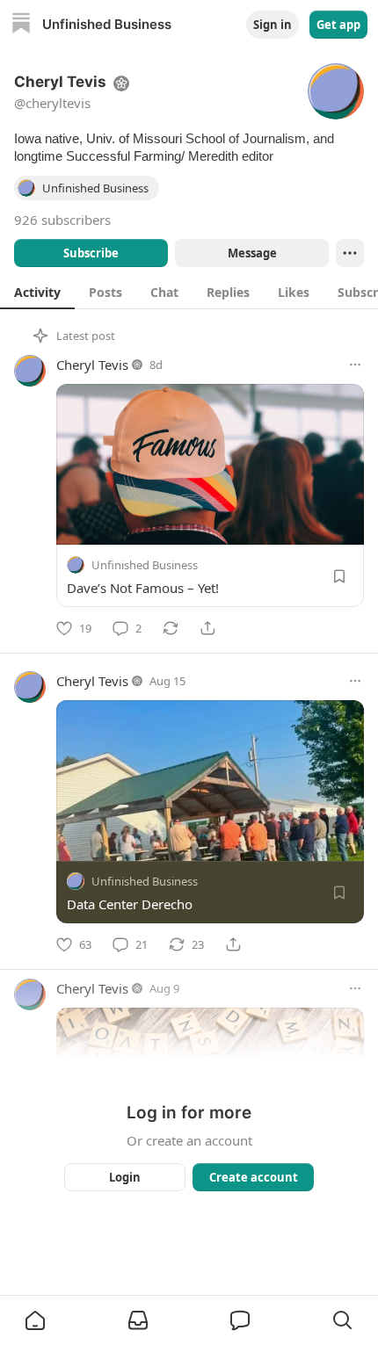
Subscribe (91, 253)
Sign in (272, 25)
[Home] (21, 25)
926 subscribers (62, 219)
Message (252, 253)
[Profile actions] (350, 253)
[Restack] (170, 628)
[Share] (207, 628)
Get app (338, 25)
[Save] (339, 576)
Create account (253, 1177)
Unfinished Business (144, 565)
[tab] (37, 291)
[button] (35, 1320)
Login (125, 1177)
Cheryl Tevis (92, 364)
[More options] (355, 365)
